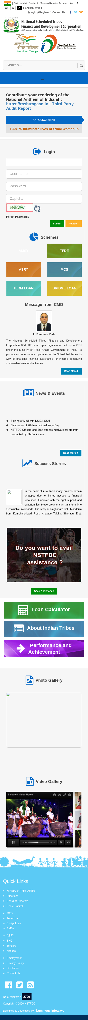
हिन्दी (37, 8)
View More (44, 722)
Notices (11, 950)
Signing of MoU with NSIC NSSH (30, 419)
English (29, 8)
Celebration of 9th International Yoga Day (35, 423)
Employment (14, 958)
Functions (12, 895)
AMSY (11, 928)
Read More (70, 371)
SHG (9, 940)
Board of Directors (17, 900)
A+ (6, 8)
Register (44, 12)
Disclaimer (13, 968)
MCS (10, 913)
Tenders (11, 945)
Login (33, 12)
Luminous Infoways (50, 1010)
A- (71, 3)
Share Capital (15, 906)
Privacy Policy (15, 963)
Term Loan (13, 918)
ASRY (10, 935)
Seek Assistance (44, 591)
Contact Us (58, 12)
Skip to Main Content (26, 3)
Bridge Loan (14, 923)
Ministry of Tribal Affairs (21, 890)
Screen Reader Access (54, 3)
